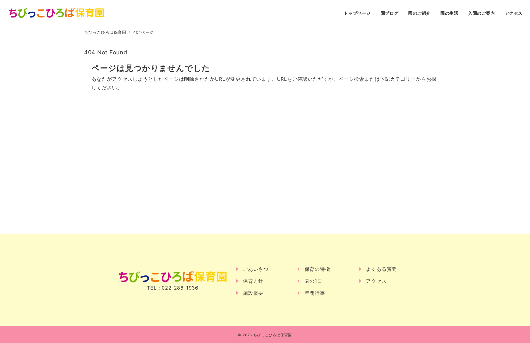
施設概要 (253, 293)
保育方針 (253, 281)
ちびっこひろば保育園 (272, 335)
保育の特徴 (317, 269)
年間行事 (315, 293)
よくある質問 (381, 269)
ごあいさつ (256, 269)
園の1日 (313, 281)
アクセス (376, 281)
